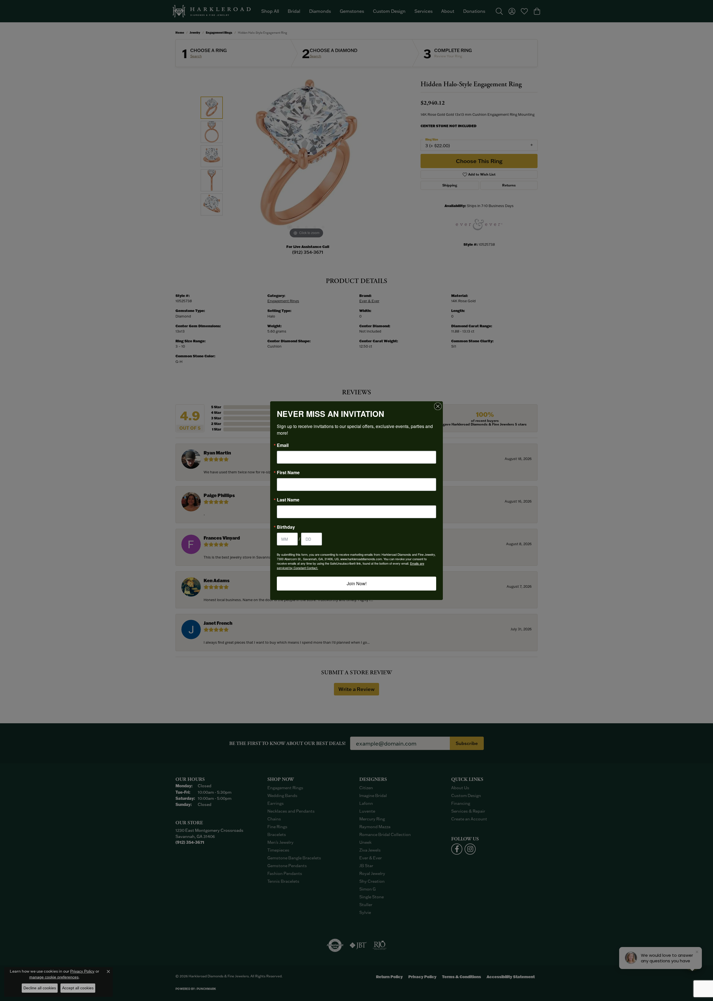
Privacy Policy (82, 971)
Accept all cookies (78, 988)
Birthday (286, 527)
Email (283, 445)
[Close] (437, 406)
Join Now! (357, 583)
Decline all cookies (39, 988)
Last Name (288, 500)
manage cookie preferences (54, 977)
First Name (288, 472)
